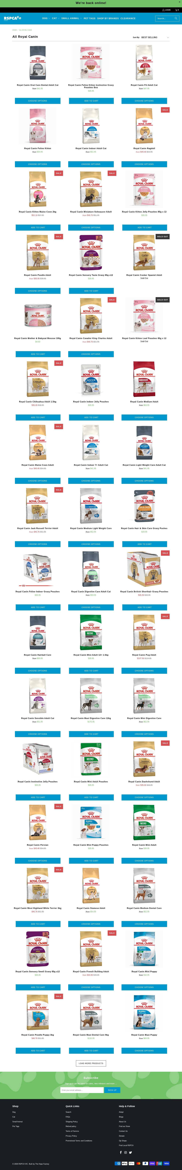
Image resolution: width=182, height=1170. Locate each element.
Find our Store (124, 1126)
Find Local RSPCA (126, 1145)
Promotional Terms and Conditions (79, 1141)
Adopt (121, 1112)
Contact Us (123, 1131)
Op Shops (123, 1141)
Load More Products (91, 1063)
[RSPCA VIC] (13, 18)
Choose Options (37, 101)
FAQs (68, 1117)
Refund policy (71, 1126)
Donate (121, 1136)
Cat (13, 1117)
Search (68, 1112)
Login (168, 10)
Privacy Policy (71, 1136)
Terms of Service (72, 1131)
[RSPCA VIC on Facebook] (121, 1152)
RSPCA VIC (23, 1164)
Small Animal (17, 1122)
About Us (122, 1122)
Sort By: (136, 37)
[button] (46, 18)
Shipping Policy (72, 1122)
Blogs (121, 1117)
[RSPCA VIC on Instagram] (126, 1152)
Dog (13, 1112)
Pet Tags (15, 1126)
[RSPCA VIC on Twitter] (130, 1152)
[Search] (176, 18)
